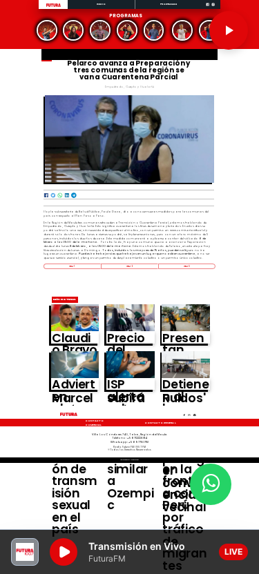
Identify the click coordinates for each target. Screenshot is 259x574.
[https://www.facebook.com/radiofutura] (207, 9)
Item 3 (187, 266)
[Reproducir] (228, 30)
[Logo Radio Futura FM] (53, 7)
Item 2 (129, 266)
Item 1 (72, 266)
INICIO (101, 4)
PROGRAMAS (169, 4)
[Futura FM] (47, 30)
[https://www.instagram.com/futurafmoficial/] (213, 9)
